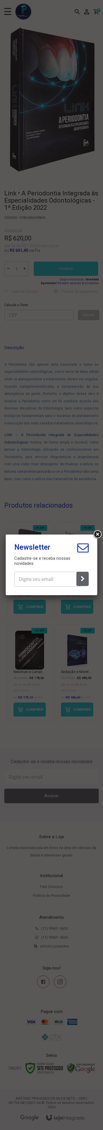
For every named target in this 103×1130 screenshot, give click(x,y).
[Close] (97, 534)
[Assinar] (82, 579)
